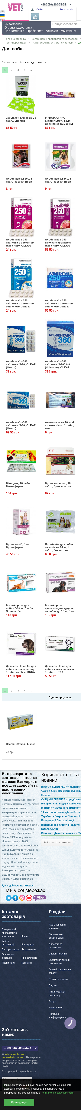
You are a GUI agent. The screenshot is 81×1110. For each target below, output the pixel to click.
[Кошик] (35, 16)
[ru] (2, 12)
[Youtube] (29, 898)
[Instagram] (22, 898)
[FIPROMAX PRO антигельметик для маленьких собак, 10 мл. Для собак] (60, 95)
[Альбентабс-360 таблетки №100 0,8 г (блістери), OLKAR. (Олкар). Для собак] (60, 339)
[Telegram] (9, 898)
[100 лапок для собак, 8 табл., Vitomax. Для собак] (21, 95)
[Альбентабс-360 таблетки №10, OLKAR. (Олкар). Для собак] (21, 339)
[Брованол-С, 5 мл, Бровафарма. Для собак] (21, 522)
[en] (2, 20)
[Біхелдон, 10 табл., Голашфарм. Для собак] (21, 461)
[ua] (2, 16)
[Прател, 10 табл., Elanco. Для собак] (21, 721)
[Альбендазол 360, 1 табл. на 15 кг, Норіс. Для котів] (60, 156)
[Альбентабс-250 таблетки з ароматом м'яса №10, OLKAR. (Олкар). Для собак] (21, 217)
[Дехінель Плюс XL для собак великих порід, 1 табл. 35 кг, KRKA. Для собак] (21, 643)
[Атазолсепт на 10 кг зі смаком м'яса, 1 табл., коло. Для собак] (60, 400)
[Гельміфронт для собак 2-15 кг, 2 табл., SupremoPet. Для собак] (21, 583)
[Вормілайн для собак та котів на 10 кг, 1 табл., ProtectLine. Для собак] (60, 522)
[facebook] (15, 898)
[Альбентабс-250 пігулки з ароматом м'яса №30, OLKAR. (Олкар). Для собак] (60, 217)
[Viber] (39, 898)
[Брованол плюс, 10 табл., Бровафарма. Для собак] (60, 461)
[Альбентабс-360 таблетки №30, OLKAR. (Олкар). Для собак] (21, 400)
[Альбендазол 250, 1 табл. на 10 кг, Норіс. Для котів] (21, 156)
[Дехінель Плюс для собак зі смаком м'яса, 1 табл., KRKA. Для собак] (60, 643)
